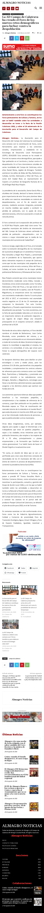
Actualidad (6, 14)
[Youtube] (17, 8)
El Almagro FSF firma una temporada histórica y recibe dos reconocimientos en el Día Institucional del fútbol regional (16, 774)
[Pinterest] (22, 38)
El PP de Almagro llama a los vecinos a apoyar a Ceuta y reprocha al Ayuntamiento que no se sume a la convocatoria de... (16, 791)
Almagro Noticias (10, 33)
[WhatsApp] (27, 38)
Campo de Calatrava (17, 14)
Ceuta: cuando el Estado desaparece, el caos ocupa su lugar (16, 759)
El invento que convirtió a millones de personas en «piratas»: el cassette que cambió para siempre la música (17, 901)
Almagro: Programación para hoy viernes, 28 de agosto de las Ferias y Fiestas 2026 (16, 806)
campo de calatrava (14, 658)
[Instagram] (12, 8)
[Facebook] (4, 8)
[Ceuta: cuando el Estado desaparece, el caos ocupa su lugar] (34, 760)
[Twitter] (8, 8)
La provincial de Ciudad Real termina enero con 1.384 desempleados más (33, 678)
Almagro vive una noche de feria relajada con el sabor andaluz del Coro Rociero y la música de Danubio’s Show (15, 745)
